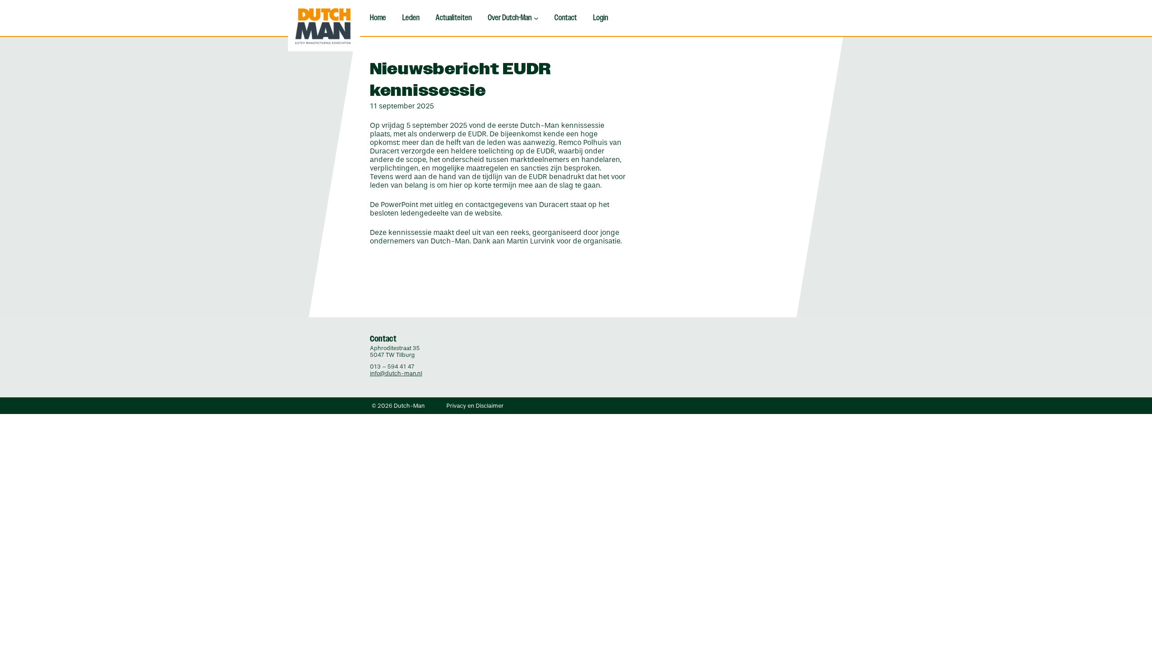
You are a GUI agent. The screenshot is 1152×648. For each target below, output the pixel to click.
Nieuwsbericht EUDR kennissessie (460, 80)
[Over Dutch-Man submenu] (536, 18)
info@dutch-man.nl (396, 373)
